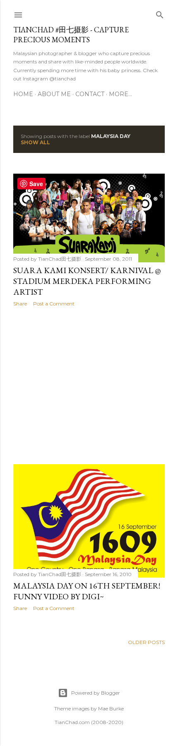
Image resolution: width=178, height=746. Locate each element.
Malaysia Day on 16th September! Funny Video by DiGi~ (86, 591)
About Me (54, 94)
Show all (35, 142)
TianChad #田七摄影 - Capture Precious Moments (71, 34)
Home (23, 94)
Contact (89, 94)
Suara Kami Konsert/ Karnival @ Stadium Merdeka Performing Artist (87, 281)
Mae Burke (111, 708)
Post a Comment (54, 303)
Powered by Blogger (95, 693)
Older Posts (146, 642)
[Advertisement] (89, 385)
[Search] (160, 13)
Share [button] (20, 303)
